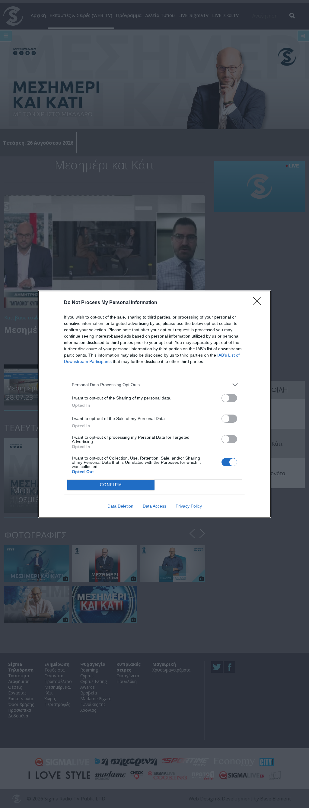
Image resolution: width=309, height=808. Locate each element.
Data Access (154, 506)
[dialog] (154, 404)
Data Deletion (120, 506)
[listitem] (154, 385)
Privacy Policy (189, 506)
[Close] (259, 303)
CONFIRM (111, 485)
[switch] (229, 398)
